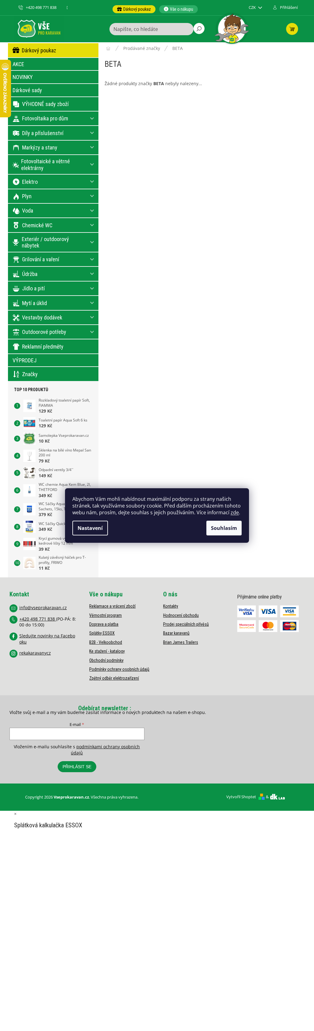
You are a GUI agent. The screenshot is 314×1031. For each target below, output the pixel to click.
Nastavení (90, 528)
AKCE (18, 64)
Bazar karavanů (176, 633)
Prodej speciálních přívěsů (186, 624)
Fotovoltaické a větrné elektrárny (45, 164)
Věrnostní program (105, 615)
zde (235, 512)
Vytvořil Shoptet (241, 796)
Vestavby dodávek (42, 317)
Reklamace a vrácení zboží (112, 606)
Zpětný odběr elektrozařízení (114, 678)
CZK (253, 7)
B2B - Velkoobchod (105, 642)
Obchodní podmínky (106, 660)
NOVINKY (23, 77)
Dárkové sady (27, 90)
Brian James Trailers (180, 642)
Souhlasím (224, 528)
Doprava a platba (103, 624)
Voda (27, 210)
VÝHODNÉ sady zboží (45, 104)
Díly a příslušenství (42, 133)
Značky (30, 374)
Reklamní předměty (42, 346)
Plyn (27, 196)
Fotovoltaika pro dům (45, 118)
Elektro (30, 182)
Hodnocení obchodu (181, 615)
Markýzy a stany (39, 147)
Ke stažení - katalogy (107, 651)
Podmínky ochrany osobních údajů (119, 669)
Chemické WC (37, 225)
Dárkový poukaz (39, 50)
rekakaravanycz (35, 653)
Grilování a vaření (40, 259)
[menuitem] (134, 9)
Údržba (29, 274)
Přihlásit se (77, 766)
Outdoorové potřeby (44, 332)
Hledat (199, 28)
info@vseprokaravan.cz (43, 607)
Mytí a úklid (34, 303)
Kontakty (170, 606)
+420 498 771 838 (37, 619)
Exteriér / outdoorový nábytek (45, 242)
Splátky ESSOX (102, 633)
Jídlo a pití (33, 288)
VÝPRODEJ (24, 360)
